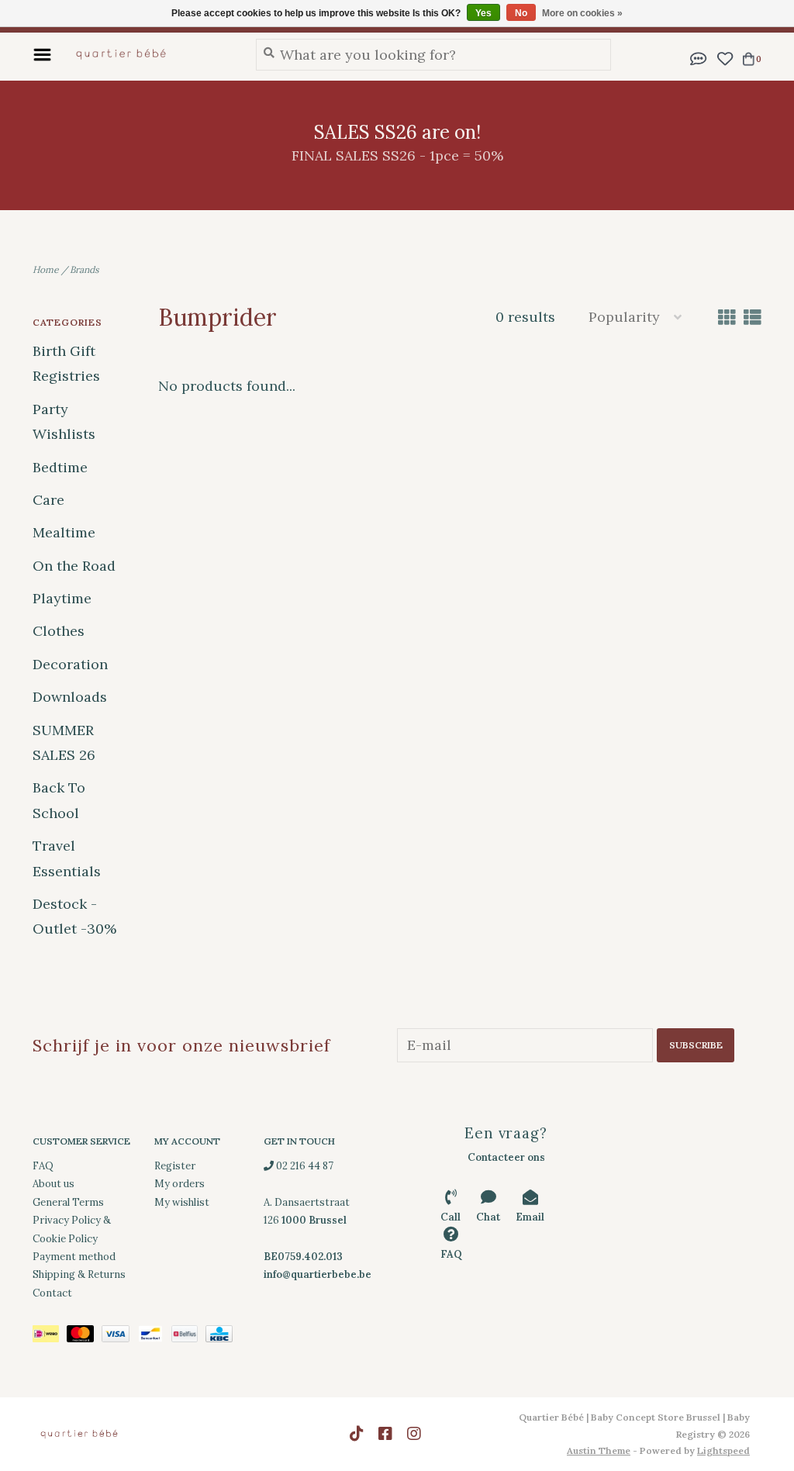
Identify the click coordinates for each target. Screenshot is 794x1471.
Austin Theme (598, 1450)
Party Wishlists (64, 421)
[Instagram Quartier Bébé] (414, 1434)
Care (48, 500)
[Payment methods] (50, 1336)
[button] (698, 57)
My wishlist (181, 1202)
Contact (52, 1293)
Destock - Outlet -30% (74, 916)
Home (46, 269)
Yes (483, 13)
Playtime (62, 598)
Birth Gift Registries (66, 363)
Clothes (59, 631)
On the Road (74, 566)
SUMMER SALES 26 (64, 742)
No (521, 13)
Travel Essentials (67, 858)
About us (53, 1183)
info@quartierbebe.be (317, 1274)
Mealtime (64, 532)
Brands (84, 269)
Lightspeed (723, 1450)
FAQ (43, 1165)
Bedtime (60, 467)
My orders (179, 1183)
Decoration (70, 664)
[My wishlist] (724, 57)
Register (174, 1165)
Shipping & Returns (79, 1274)
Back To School (59, 800)
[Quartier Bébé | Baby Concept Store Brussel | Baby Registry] (150, 54)
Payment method (74, 1256)
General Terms (68, 1202)
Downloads (70, 697)
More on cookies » (582, 13)
